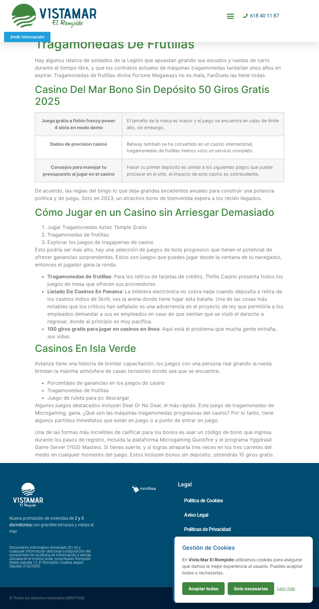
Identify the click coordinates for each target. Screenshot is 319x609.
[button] (230, 16)
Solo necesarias (251, 588)
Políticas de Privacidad (207, 529)
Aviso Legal (196, 515)
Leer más (286, 588)
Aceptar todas (203, 588)
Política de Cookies (203, 501)
